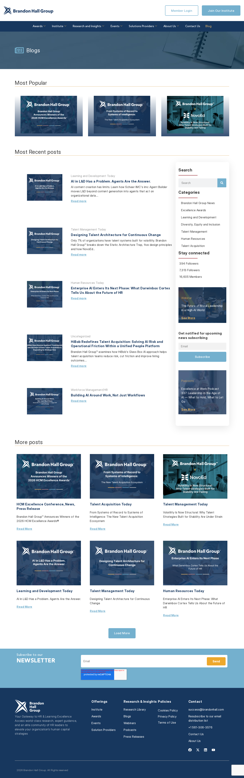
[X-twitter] (197, 750)
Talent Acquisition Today (111, 504)
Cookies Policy (168, 710)
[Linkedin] (205, 750)
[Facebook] (190, 750)
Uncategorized (81, 336)
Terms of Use (167, 722)
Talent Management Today (88, 229)
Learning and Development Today (93, 176)
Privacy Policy (167, 716)
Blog (208, 26)
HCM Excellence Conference (40, 504)
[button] (122, 633)
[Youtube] (213, 750)
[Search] (221, 182)
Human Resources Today (87, 283)
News (69, 504)
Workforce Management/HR (89, 390)
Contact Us (192, 26)
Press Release (28, 509)
